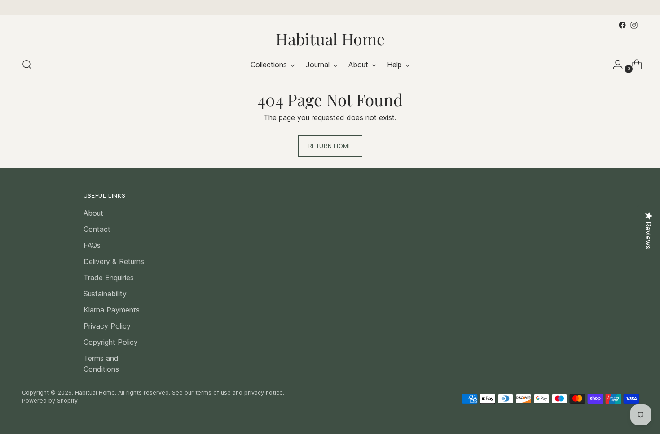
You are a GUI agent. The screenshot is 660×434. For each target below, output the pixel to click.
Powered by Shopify (50, 400)
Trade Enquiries (109, 277)
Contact (97, 229)
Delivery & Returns (114, 261)
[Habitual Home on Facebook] (622, 25)
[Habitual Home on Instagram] (634, 25)
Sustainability (105, 293)
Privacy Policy (107, 325)
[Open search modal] (27, 65)
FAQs (92, 245)
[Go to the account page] (614, 65)
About (93, 212)
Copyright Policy (111, 342)
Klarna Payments (112, 309)
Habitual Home (95, 392)
